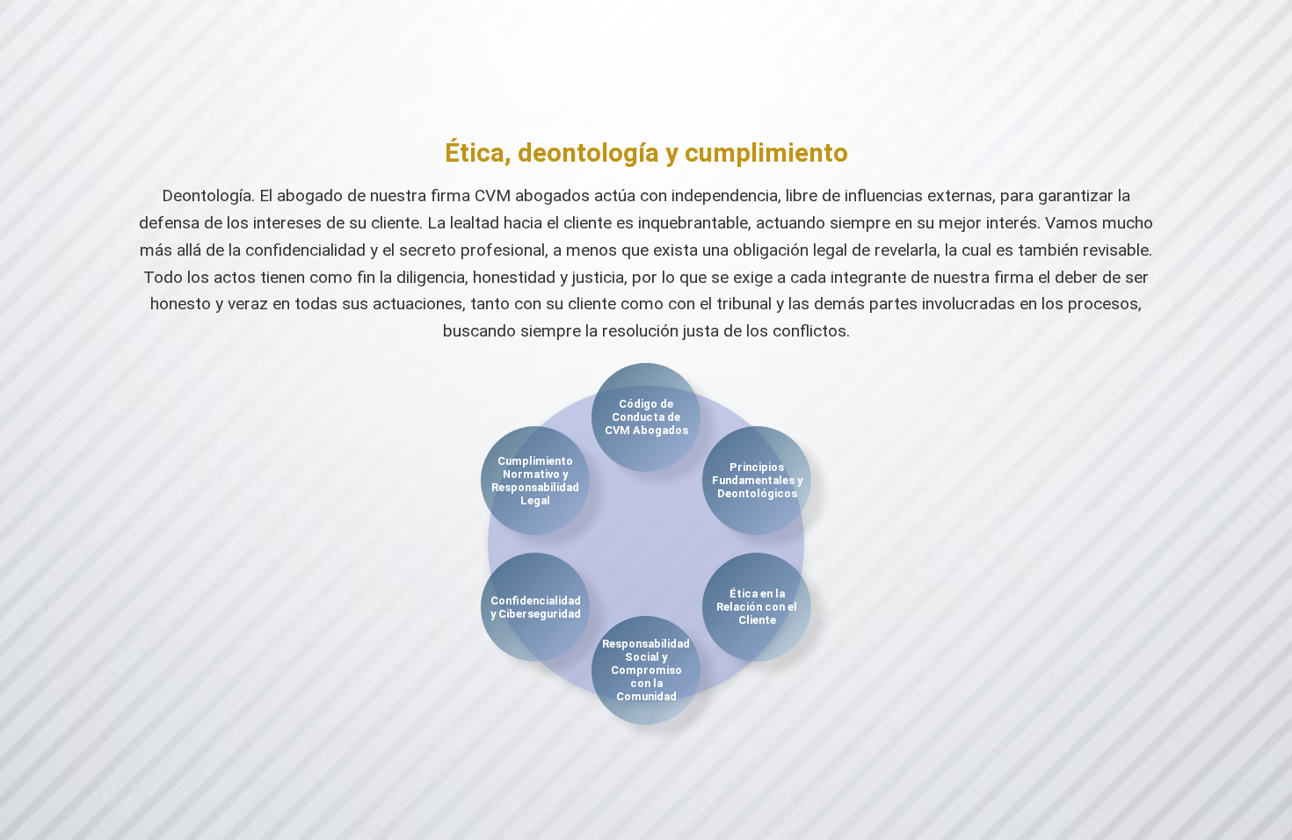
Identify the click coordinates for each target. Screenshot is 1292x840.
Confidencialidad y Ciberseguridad (535, 607)
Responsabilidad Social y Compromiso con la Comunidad (646, 670)
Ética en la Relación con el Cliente (756, 606)
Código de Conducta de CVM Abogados (646, 417)
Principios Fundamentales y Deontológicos (757, 480)
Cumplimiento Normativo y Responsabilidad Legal (535, 480)
